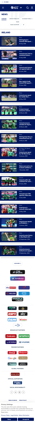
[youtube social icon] (15, 392)
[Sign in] (32, 7)
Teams (17, 21)
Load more (17, 263)
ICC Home (6, 2)
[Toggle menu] (2, 7)
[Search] (27, 7)
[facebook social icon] (11, 392)
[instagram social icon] (19, 392)
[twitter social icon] (23, 392)
